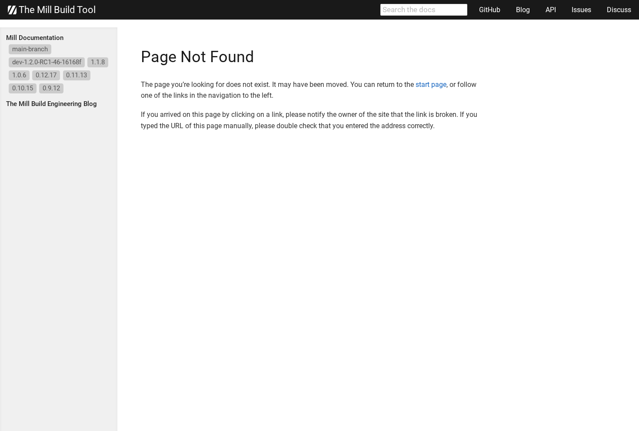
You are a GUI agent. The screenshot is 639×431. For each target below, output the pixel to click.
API (551, 10)
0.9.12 (51, 88)
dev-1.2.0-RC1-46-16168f (46, 62)
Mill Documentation (34, 38)
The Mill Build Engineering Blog (51, 104)
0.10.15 (22, 88)
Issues (581, 10)
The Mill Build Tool (56, 10)
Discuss (619, 10)
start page (431, 84)
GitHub (489, 10)
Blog (523, 10)
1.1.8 (98, 62)
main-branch (30, 49)
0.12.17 (46, 75)
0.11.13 (76, 75)
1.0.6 (19, 75)
